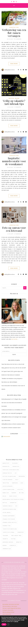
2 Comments (17, 107)
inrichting (6, 482)
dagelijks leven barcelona (11, 469)
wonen (5, 545)
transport (20, 532)
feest (17, 479)
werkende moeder (8, 542)
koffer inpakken (8, 486)
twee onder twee (16, 535)
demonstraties (7, 473)
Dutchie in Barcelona (9, 476)
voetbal (13, 538)
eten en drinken (7, 479)
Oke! (4, 624)
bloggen (15, 463)
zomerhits (12, 545)
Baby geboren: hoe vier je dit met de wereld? (14, 368)
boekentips (6, 466)
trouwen (5, 535)
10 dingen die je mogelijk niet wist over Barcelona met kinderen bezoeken (14, 402)
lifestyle (20, 489)
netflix (5, 502)
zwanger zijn (7, 548)
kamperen (15, 482)
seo (16, 505)
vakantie (5, 538)
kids (22, 482)
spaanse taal (7, 525)
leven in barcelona (8, 489)
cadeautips (15, 466)
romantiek (13, 502)
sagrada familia (7, 505)
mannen (14, 492)
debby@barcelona (10, 69)
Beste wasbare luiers (19, 424)
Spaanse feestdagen (9, 519)
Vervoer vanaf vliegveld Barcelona (11, 608)
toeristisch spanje (8, 532)
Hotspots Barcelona (7, 610)
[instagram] (16, 1)
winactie (18, 542)
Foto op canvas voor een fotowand (14, 229)
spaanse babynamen (9, 515)
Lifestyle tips (14, 27)
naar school (13, 496)
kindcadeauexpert (6, 399)
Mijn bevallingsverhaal (8, 612)
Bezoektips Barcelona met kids (10, 604)
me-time (21, 492)
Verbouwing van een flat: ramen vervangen (14, 33)
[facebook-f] (11, 1)
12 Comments (17, 234)
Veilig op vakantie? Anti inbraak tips (14, 102)
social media (6, 512)
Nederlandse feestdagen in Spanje (13, 499)
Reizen (17, 98)
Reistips (11, 98)
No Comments (17, 39)
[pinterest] (14, 1)
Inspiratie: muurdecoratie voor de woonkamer (14, 161)
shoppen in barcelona (9, 509)
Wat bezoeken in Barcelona (9, 606)
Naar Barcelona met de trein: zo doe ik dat (13, 364)
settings (16, 621)
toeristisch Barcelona (10, 529)
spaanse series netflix (10, 522)
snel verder (14, 339)
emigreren (22, 476)
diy (16, 473)
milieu (4, 496)
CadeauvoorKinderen (7, 409)
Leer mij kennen (6, 614)
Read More (14, 63)
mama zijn (6, 492)
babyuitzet (6, 463)
